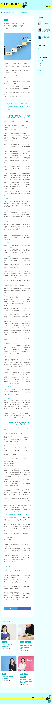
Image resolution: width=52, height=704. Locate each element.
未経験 (40, 48)
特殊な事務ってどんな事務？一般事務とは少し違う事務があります (26, 681)
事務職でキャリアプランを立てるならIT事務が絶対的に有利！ (16, 12)
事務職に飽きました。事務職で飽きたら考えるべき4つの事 (26, 647)
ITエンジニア (40, 60)
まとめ (8, 109)
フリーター (40, 65)
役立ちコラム (47, 6)
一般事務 (4, 642)
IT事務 (6, 19)
